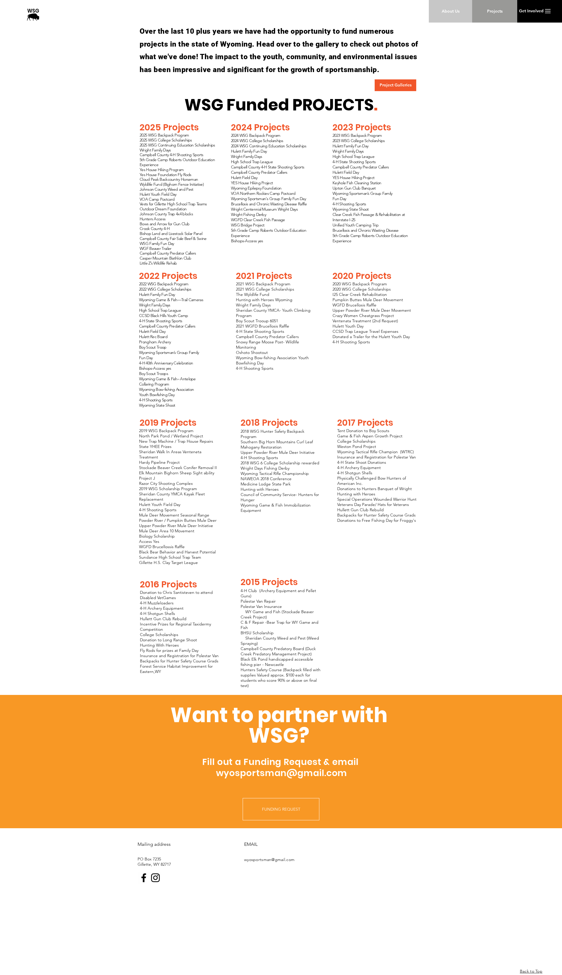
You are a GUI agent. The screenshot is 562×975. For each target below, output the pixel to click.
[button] (548, 11)
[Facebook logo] (144, 878)
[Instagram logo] (155, 878)
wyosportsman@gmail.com (281, 773)
